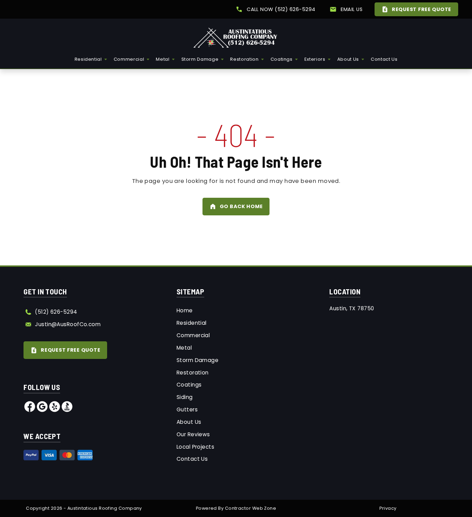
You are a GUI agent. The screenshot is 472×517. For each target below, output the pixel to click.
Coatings (282, 59)
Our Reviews (193, 434)
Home (185, 310)
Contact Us (384, 59)
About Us (348, 59)
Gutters (187, 409)
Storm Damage (200, 59)
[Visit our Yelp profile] (54, 410)
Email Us (351, 9)
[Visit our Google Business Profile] (42, 410)
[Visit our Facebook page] (29, 410)
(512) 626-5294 (56, 311)
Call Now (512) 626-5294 (281, 9)
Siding (185, 397)
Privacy (387, 508)
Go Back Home (241, 206)
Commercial (129, 59)
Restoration (244, 59)
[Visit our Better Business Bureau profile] (67, 410)
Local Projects (195, 446)
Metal (162, 59)
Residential (88, 59)
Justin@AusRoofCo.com (68, 324)
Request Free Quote (421, 9)
